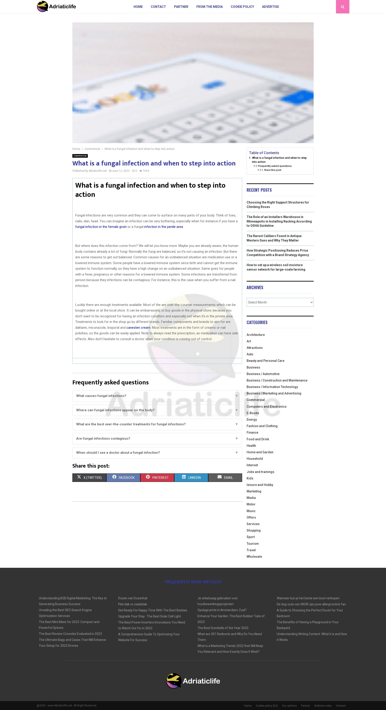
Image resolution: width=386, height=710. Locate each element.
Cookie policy (242, 6)
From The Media (209, 6)
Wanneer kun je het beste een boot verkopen (308, 598)
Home (138, 6)
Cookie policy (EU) (267, 705)
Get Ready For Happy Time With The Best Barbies (152, 610)
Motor (251, 504)
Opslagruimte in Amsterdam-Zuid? (222, 610)
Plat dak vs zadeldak (132, 604)
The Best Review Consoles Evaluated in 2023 (70, 634)
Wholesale (254, 556)
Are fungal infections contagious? (157, 439)
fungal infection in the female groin (101, 227)
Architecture (256, 335)
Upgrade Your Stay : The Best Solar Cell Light (149, 616)
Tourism (253, 543)
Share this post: (273, 170)
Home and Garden (260, 452)
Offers (251, 517)
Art (249, 341)
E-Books (253, 413)
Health (251, 445)
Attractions (255, 348)
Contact (158, 6)
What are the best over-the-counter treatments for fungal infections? (157, 424)
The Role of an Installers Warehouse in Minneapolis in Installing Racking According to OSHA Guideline (279, 221)
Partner (181, 6)
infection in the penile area (163, 227)
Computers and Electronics (267, 406)
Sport (251, 537)
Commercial (80, 156)
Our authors (289, 705)
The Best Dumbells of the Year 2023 (222, 628)
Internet (252, 465)
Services (253, 524)
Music (251, 511)
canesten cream (138, 328)
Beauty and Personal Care (265, 360)
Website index (323, 705)
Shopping (254, 530)
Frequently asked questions (275, 165)
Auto (250, 354)
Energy (252, 419)
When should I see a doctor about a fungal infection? (157, 453)
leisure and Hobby (260, 485)
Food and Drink (258, 439)
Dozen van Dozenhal (132, 598)
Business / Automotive (263, 374)
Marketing (254, 491)
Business (253, 367)
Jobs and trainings (260, 472)
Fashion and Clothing (262, 426)
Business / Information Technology (272, 387)
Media (251, 498)
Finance (252, 432)
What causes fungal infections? (157, 396)
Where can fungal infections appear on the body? (157, 410)
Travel (251, 550)
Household (255, 458)
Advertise (270, 6)
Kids (250, 478)
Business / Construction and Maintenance (277, 380)
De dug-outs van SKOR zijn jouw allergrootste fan (311, 604)
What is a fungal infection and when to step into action (279, 159)
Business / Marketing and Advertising (274, 393)
